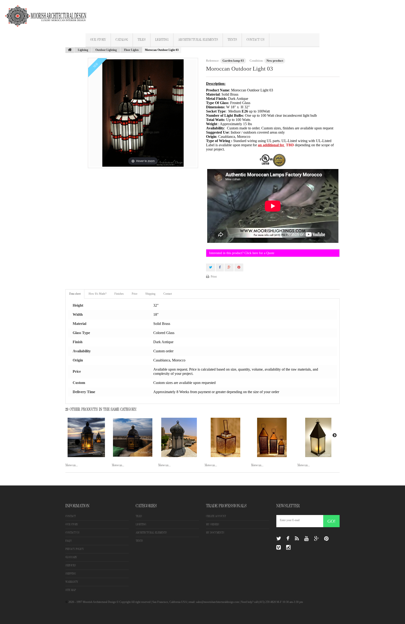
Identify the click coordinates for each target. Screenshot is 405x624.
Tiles (142, 40)
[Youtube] (306, 538)
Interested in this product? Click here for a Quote (241, 253)
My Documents (215, 532)
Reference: (213, 60)
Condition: (257, 60)
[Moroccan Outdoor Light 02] (133, 437)
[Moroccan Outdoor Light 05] (225, 437)
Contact (167, 293)
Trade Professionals (226, 506)
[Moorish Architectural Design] (48, 13)
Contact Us (255, 40)
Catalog (122, 40)
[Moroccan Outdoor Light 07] (318, 437)
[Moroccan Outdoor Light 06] (272, 437)
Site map (70, 590)
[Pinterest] (326, 538)
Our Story (98, 40)
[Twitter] (278, 538)
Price (134, 293)
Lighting (162, 40)
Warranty (71, 581)
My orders (212, 524)
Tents (232, 40)
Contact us (72, 532)
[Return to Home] (69, 50)
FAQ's (68, 540)
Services (70, 565)
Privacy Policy (74, 549)
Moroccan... (71, 465)
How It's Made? (97, 293)
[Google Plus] (316, 538)
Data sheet (75, 293)
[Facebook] (287, 538)
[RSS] (297, 538)
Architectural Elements (198, 40)
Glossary (71, 557)
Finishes (119, 293)
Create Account (216, 516)
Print (214, 276)
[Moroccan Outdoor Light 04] (179, 437)
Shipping (150, 293)
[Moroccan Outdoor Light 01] (86, 437)
